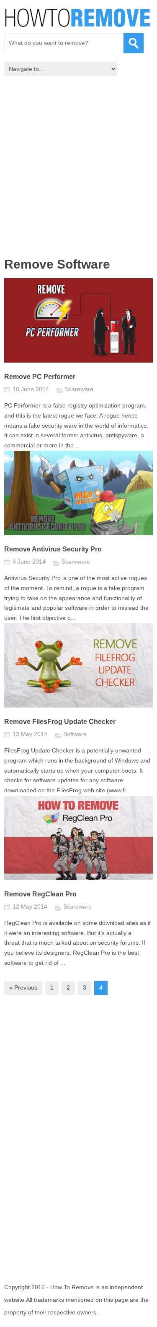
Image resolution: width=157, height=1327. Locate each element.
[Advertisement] (78, 169)
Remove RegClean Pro (40, 894)
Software (75, 734)
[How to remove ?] (77, 17)
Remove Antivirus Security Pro (53, 549)
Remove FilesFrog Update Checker (60, 721)
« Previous (23, 987)
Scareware (79, 389)
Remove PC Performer (39, 376)
